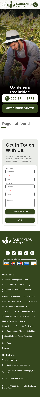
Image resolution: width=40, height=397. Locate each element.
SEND (20, 220)
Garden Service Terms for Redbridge (16, 285)
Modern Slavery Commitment (13, 321)
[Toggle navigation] (4, 4)
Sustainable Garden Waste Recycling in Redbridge (18, 337)
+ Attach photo (20, 212)
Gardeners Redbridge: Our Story (15, 280)
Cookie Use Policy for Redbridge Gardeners (19, 301)
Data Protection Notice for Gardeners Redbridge (16, 291)
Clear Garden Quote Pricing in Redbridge (18, 331)
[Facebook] (8, 253)
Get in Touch (7, 343)
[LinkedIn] (26, 253)
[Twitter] (14, 253)
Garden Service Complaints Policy (15, 306)
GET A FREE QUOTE (20, 108)
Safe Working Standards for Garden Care (18, 311)
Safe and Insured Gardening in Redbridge (18, 316)
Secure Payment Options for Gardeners (17, 326)
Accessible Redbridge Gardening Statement (19, 297)
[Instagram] (20, 253)
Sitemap (5, 348)
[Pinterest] (32, 253)
